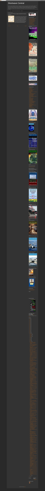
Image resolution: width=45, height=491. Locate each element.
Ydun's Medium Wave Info (31, 107)
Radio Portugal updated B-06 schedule (33, 425)
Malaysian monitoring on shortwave (33, 348)
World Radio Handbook (31, 104)
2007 (29, 333)
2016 (29, 326)
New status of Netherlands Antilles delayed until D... (33, 424)
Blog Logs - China (31, 346)
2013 (29, 328)
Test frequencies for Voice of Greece (33, 417)
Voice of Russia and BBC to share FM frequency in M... (33, 439)
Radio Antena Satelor (31, 95)
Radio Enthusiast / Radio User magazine (33, 96)
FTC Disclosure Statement (35, 479)
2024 (29, 320)
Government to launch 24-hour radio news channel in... (33, 385)
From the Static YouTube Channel (32, 20)
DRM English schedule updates (32, 349)
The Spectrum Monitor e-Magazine (32, 101)
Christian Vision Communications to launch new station (33, 449)
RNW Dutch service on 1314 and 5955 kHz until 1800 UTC (33, 448)
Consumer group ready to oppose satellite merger (33, 379)
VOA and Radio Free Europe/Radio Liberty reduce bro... (33, 441)
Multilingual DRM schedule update (33, 372)
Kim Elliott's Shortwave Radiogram (32, 93)
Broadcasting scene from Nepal (32, 342)
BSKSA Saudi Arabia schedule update (33, 357)
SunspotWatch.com (31, 100)
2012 (29, 329)
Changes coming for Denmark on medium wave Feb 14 (33, 431)
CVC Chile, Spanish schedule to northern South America (33, 427)
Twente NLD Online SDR (31, 102)
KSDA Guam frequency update (32, 351)
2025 (29, 319)
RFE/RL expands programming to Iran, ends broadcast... (33, 464)
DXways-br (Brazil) (31, 90)
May (30, 339)
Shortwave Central (16, 3)
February (31, 341)
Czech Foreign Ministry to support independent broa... (33, 397)
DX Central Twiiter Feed (31, 22)
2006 (29, 476)
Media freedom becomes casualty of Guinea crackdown (33, 391)
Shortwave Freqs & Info (31, 98)
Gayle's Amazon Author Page (31, 289)
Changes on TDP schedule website (33, 400)
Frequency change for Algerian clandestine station (32, 460)
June (30, 338)
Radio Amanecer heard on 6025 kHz (33, 390)
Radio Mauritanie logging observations (33, 421)
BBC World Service (31, 88)
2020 (29, 323)
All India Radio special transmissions (33, 377)
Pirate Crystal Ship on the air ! (32, 359)
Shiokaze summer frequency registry (33, 451)
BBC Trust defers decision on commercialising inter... (32, 374)
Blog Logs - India (31, 422)
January (30, 475)
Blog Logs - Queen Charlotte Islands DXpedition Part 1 (33, 378)
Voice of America (30, 103)
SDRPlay (30, 97)
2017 (29, 325)
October (30, 335)
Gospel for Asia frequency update (33, 408)
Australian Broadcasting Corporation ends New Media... (33, 463)
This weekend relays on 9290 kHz (33, 362)
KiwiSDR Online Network (31, 94)
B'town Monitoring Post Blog (31, 24)
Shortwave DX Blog (31, 99)
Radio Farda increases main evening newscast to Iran (33, 473)
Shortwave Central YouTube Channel (32, 18)
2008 (29, 332)
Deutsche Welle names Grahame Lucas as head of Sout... (33, 471)
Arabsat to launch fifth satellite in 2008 (33, 344)
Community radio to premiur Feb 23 (33, 376)
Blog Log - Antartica (31, 361)
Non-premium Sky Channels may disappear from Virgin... (33, 371)
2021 (29, 322)
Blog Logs (31, 399)
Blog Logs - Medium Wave (32, 402)
